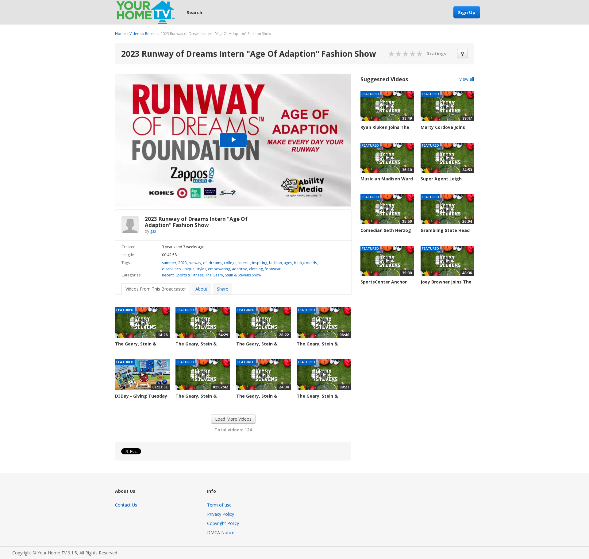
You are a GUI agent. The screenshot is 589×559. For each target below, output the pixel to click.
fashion (275, 262)
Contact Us (126, 505)
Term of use (219, 505)
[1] (391, 54)
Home (120, 33)
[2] (395, 54)
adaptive (239, 269)
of (205, 262)
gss (153, 231)
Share (222, 289)
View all (466, 79)
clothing (256, 269)
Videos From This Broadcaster (155, 289)
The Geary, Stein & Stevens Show (233, 275)
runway (195, 262)
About (201, 289)
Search (194, 12)
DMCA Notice (220, 532)
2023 (182, 262)
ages (288, 262)
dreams (215, 262)
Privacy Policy (220, 514)
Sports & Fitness (189, 275)
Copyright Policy (223, 523)
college (230, 262)
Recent (151, 33)
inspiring (259, 262)
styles (201, 269)
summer (169, 262)
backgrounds (305, 262)
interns (244, 262)
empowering (219, 269)
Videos (135, 33)
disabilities (171, 269)
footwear (273, 269)
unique (188, 269)
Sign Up (466, 12)
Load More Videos (233, 419)
